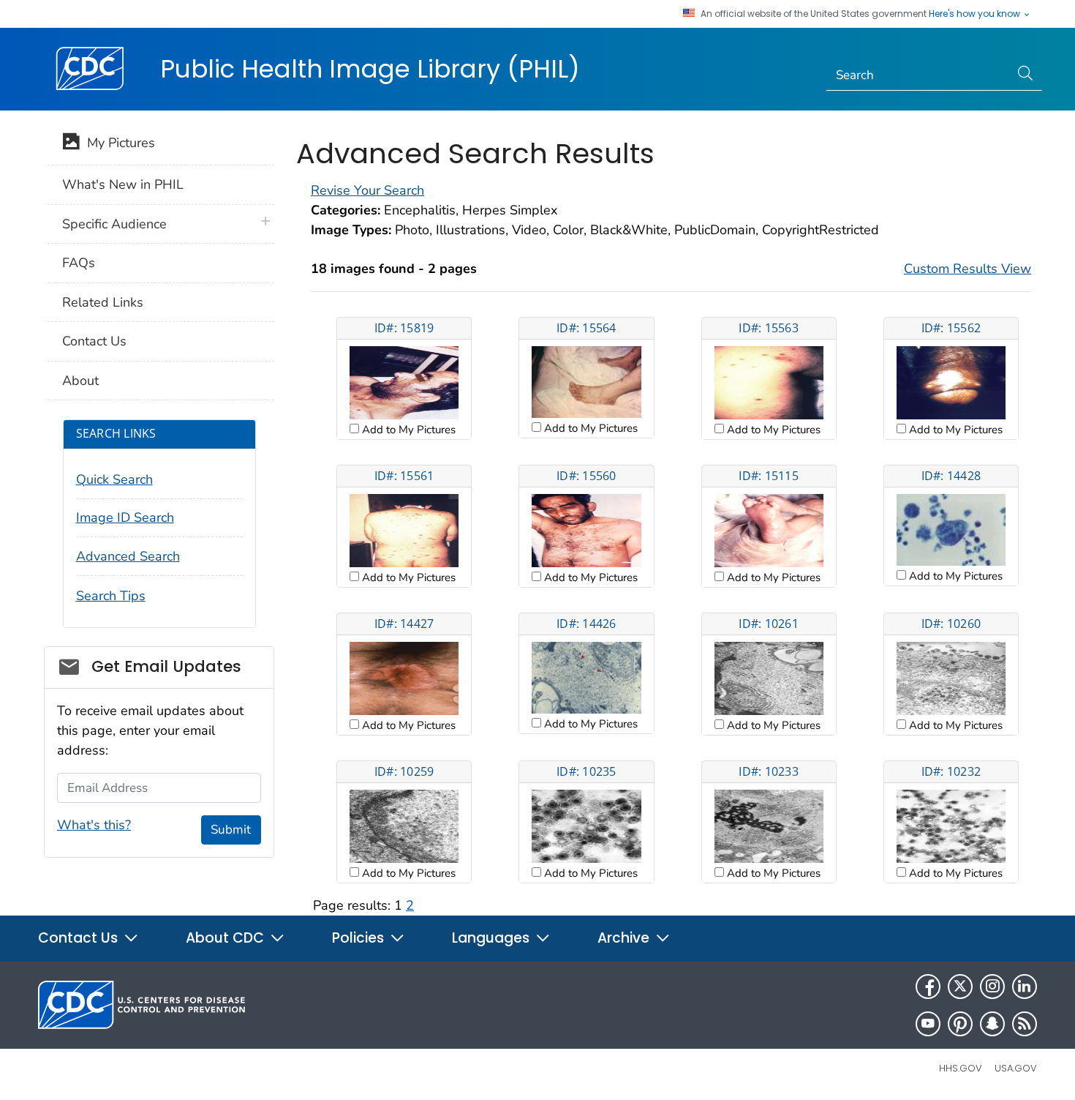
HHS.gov (960, 1068)
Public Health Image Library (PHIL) (370, 68)
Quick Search (114, 479)
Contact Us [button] (79, 938)
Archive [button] (625, 938)
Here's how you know (975, 14)
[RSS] (1024, 1023)
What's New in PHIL (123, 184)
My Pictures (117, 142)
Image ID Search (125, 517)
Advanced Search (128, 556)
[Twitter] (960, 986)
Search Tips (111, 596)
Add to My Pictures (407, 429)
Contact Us (94, 341)
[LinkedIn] (1024, 986)
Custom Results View (967, 268)
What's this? (94, 825)
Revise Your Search (367, 190)
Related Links (102, 302)
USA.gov (1016, 1068)
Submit (231, 829)
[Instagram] (992, 986)
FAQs (78, 263)
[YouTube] (928, 1023)
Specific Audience (114, 224)
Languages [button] (492, 938)
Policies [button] (360, 938)
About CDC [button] (227, 938)
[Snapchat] (992, 1023)
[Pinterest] (960, 1023)
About (80, 380)
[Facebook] (928, 986)
